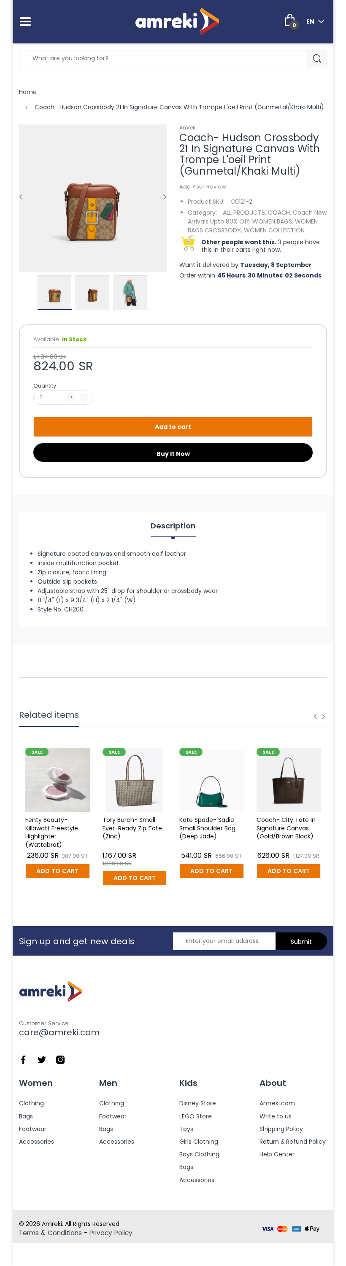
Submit (301, 941)
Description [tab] (173, 526)
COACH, (279, 212)
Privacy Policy (110, 1232)
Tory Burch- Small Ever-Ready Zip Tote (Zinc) (132, 828)
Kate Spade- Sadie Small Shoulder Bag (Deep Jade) (207, 828)
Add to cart (173, 427)
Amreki (188, 127)
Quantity (44, 386)
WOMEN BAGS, (272, 221)
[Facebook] (23, 1059)
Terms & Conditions (50, 1232)
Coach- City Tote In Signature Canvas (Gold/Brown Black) (286, 828)
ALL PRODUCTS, (244, 212)
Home (28, 92)
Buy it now (173, 454)
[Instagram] (60, 1059)
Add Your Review (202, 187)
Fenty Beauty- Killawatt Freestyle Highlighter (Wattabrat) (51, 832)
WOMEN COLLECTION (274, 230)
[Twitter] (42, 1059)
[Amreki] (177, 21)
